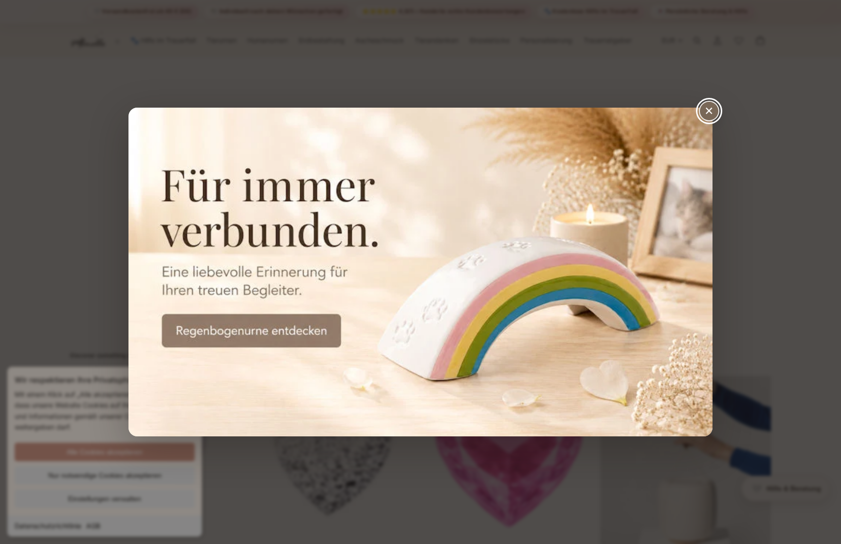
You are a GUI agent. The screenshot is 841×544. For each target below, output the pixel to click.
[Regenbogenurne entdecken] (420, 272)
